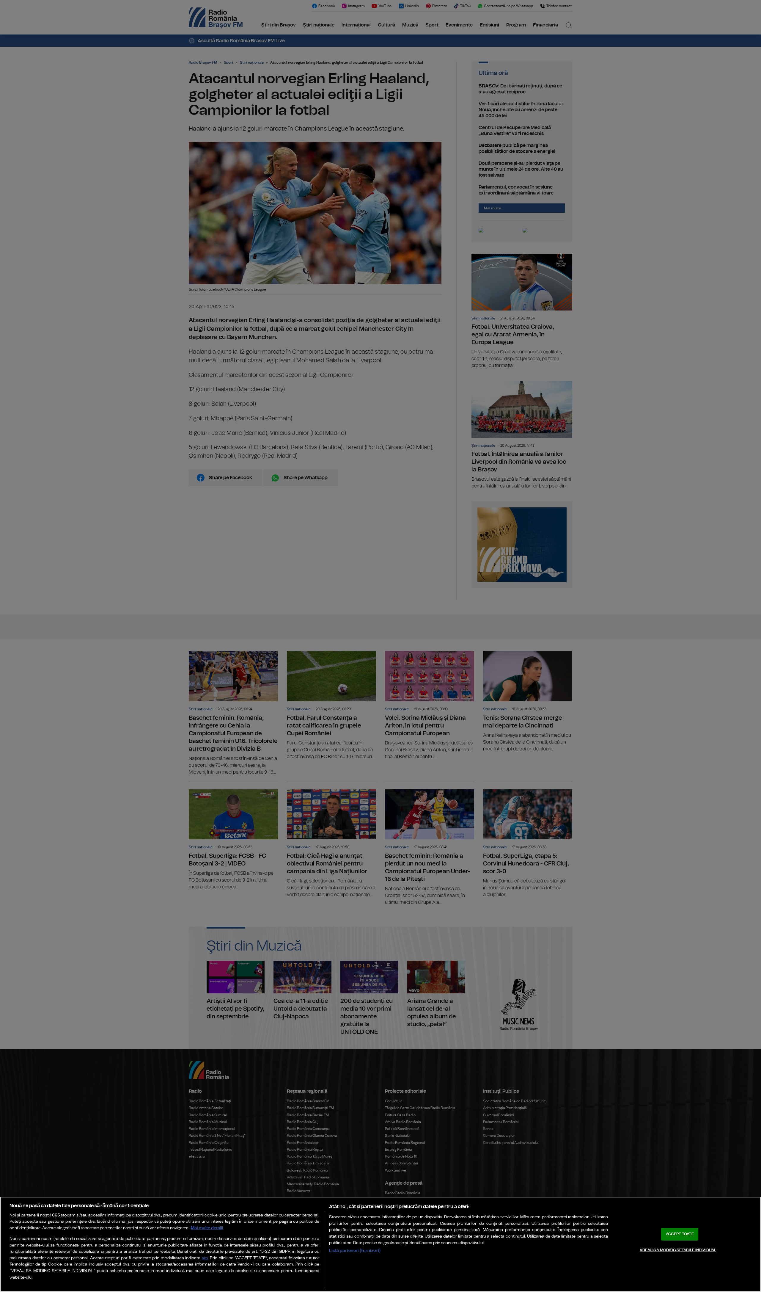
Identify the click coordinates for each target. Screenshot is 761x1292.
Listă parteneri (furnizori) (354, 1250)
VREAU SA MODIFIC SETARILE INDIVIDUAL (678, 1250)
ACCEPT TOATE (680, 1234)
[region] (380, 1244)
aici (205, 1258)
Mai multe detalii (207, 1228)
